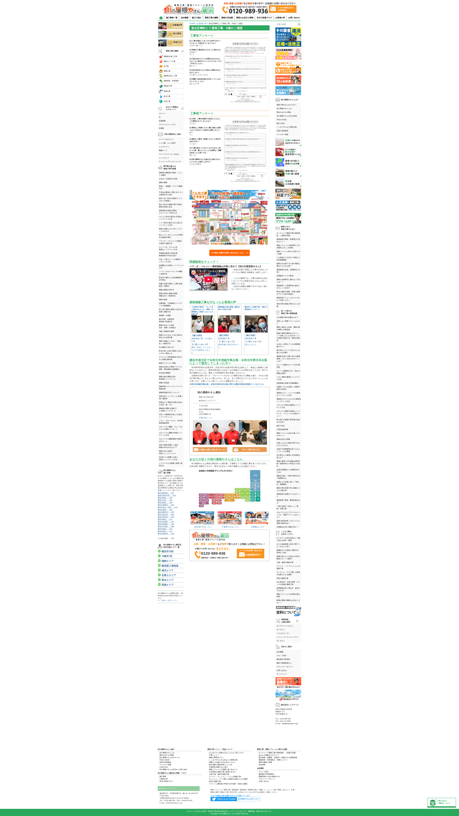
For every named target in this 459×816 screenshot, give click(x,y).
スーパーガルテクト (166, 139)
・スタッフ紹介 (263, 772)
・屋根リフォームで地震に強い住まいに (222, 769)
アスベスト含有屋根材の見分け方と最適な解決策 (170, 358)
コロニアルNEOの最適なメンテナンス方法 (288, 406)
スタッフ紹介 (282, 656)
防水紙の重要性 (165, 373)
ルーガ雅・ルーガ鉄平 (167, 143)
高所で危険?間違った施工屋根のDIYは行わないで (168, 446)
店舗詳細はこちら (205, 418)
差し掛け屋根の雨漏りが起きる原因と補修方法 (170, 310)
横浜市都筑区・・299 (166, 524)
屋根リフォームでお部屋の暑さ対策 (288, 595)
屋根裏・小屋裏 (165, 315)
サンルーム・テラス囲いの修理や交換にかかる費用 (288, 573)
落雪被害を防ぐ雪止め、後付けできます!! (288, 589)
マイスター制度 (282, 134)
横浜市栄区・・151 (165, 531)
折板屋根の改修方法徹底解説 (287, 383)
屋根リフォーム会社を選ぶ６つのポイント (288, 434)
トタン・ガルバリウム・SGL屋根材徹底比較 (170, 422)
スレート (162, 113)
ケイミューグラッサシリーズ (170, 161)
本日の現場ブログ (264, 18)
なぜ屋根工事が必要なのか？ (287, 317)
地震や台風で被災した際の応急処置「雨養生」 (170, 285)
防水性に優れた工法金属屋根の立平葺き (170, 279)
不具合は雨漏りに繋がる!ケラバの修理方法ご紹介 (171, 193)
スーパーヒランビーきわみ (169, 154)
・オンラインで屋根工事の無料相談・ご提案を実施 (276, 753)
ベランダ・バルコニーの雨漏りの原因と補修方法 (170, 242)
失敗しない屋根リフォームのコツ (288, 322)
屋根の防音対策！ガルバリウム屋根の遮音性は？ (288, 522)
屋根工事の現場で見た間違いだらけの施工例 (288, 489)
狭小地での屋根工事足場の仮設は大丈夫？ (288, 421)
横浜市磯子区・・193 (166, 512)
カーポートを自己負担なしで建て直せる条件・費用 (288, 539)
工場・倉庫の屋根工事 (285, 562)
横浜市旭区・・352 (165, 510)
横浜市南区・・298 (165, 502)
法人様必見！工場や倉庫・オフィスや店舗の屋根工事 (288, 583)
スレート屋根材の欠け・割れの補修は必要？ (288, 372)
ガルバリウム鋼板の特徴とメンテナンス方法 (170, 434)
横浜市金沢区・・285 (166, 514)
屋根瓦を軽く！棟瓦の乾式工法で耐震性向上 (288, 477)
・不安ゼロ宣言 (163, 760)
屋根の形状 (163, 299)
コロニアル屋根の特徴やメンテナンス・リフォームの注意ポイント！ (288, 413)
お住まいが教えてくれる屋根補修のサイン (288, 345)
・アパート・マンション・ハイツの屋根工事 (224, 777)
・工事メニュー (213, 755)
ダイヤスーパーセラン (285, 626)
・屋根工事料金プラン (215, 757)
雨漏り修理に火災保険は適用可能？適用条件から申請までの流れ (288, 463)
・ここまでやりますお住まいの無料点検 (222, 760)
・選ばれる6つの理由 (166, 755)
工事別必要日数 (282, 429)
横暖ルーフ (163, 150)
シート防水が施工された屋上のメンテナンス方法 (170, 224)
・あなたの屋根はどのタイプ (268, 755)
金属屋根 (162, 121)
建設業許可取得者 (283, 659)
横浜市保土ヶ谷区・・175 (167, 507)
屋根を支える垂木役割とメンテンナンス (167, 452)
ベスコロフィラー (283, 633)
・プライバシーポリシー (266, 779)
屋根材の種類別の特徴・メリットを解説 (170, 174)
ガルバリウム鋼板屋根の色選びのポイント (170, 440)
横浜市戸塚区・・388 (166, 526)
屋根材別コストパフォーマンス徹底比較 (170, 387)
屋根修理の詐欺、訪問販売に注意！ (288, 271)
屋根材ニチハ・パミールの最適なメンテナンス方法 (288, 394)
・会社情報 (261, 765)
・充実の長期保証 (164, 762)
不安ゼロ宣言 (282, 120)
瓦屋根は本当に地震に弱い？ (287, 527)
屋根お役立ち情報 (283, 439)
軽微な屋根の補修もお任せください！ (288, 601)
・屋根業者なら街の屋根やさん (268, 776)
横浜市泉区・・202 (165, 529)
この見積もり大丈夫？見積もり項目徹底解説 (288, 259)
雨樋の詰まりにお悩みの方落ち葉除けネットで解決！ (288, 557)
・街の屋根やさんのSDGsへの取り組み (172, 769)
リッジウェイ (164, 158)
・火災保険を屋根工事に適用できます (221, 772)
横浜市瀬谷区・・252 (166, 534)
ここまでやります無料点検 (287, 127)
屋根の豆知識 (227, 18)
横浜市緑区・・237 (165, 519)
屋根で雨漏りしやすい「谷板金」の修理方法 (170, 342)
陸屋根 (161, 128)
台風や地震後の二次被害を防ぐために (288, 471)
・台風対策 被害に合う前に (217, 767)
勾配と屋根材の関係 (166, 331)
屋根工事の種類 (211, 18)
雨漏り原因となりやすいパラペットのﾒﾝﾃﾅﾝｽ (170, 230)
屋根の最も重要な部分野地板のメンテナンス (167, 378)
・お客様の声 (163, 779)
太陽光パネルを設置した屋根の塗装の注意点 (288, 388)
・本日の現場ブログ (165, 781)
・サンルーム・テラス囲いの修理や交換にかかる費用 (227, 779)
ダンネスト (281, 641)
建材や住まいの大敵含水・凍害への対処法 (167, 326)
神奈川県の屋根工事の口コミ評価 (288, 305)
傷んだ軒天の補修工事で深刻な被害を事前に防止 (170, 205)
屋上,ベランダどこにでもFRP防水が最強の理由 (171, 236)
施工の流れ (196, 18)
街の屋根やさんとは (284, 108)
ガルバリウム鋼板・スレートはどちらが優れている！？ (170, 428)
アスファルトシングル (167, 124)
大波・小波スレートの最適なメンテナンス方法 (170, 260)
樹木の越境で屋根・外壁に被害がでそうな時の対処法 (288, 293)
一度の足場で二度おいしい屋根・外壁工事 (287, 507)
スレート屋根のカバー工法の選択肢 (288, 366)
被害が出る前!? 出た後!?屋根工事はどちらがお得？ (288, 265)
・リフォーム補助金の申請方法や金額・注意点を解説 (227, 784)
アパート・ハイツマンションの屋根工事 (288, 567)
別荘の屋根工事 (282, 578)
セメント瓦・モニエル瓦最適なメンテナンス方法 (168, 248)
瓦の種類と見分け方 (166, 347)
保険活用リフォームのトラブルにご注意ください (288, 299)
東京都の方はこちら (203, 527)
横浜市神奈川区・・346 (167, 495)
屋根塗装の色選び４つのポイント (288, 495)
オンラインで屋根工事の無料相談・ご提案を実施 (288, 234)
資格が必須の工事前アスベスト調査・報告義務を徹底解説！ (170, 368)
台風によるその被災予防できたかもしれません (288, 444)
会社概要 (185, 18)
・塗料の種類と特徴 (264, 762)
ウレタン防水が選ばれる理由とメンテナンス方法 (170, 218)
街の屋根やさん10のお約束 (287, 116)
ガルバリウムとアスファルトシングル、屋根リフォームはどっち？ (288, 514)
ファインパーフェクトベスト (287, 637)
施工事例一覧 (172, 18)
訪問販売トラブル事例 (285, 276)
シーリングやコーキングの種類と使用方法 (170, 272)
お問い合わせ (294, 18)
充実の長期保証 (282, 131)
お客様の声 (280, 18)
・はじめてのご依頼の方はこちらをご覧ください (225, 753)
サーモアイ (281, 630)
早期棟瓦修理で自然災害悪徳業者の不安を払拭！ (168, 254)
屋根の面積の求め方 (166, 290)
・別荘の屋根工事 (214, 781)
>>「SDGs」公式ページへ (168, 600)
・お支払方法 (163, 767)
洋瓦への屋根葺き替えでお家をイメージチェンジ (170, 415)
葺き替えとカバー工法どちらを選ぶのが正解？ (288, 351)
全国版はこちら (257, 527)
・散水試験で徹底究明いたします (219, 765)
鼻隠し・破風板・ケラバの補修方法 (170, 187)
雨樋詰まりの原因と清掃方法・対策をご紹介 (288, 551)
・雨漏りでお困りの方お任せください (221, 762)
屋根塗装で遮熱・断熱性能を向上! (288, 501)
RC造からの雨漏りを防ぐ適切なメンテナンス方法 (168, 458)
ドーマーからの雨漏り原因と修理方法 (170, 464)
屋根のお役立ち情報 (244, 18)
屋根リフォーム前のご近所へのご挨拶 (288, 252)
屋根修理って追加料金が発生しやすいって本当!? (288, 287)
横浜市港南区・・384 (166, 505)
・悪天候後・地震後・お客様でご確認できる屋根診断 (277, 757)
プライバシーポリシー (285, 667)
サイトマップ (282, 674)
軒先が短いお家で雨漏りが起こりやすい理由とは (170, 352)
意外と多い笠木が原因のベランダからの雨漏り (170, 199)
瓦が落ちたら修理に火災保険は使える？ (288, 456)
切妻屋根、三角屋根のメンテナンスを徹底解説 (170, 304)
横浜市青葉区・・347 (166, 522)
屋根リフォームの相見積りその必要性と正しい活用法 (288, 246)
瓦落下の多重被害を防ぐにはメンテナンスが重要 (288, 450)
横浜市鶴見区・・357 (166, 493)
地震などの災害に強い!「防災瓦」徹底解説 (288, 483)
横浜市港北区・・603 (166, 517)
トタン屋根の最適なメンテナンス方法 (288, 378)
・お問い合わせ (263, 781)
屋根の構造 (163, 182)
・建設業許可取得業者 (265, 774)
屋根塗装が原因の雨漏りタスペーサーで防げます (168, 212)
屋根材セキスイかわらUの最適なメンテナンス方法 (289, 400)
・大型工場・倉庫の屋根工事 (218, 774)
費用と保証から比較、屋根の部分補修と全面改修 (288, 328)
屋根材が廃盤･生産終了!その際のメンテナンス (168, 409)
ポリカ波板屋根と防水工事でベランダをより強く (288, 545)
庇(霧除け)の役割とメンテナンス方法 (171, 266)
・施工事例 (162, 776)
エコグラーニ (164, 147)
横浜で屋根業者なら (284, 663)
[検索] (299, 24)
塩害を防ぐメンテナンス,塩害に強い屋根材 (171, 397)
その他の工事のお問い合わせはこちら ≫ (229, 253)
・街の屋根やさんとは (166, 753)
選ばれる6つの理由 (284, 112)
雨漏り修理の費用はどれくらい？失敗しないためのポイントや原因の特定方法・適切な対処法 (288, 336)
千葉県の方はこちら (230, 527)
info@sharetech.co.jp (290, 723)
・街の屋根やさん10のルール (169, 757)
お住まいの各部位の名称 (168, 179)
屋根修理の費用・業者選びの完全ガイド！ (288, 240)
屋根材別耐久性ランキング (169, 392)
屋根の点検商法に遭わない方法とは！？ (288, 280)
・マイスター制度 (164, 765)
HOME (192, 23)
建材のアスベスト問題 (167, 363)
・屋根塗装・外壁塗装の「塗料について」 (273, 760)
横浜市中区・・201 (165, 500)
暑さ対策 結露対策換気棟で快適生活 (166, 320)
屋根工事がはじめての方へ (287, 105)
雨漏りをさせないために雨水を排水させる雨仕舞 (170, 336)
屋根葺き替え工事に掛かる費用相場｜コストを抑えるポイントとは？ (288, 358)
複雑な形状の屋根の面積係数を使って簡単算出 (168, 294)
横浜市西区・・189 (165, 498)
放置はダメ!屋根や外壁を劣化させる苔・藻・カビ (171, 403)
